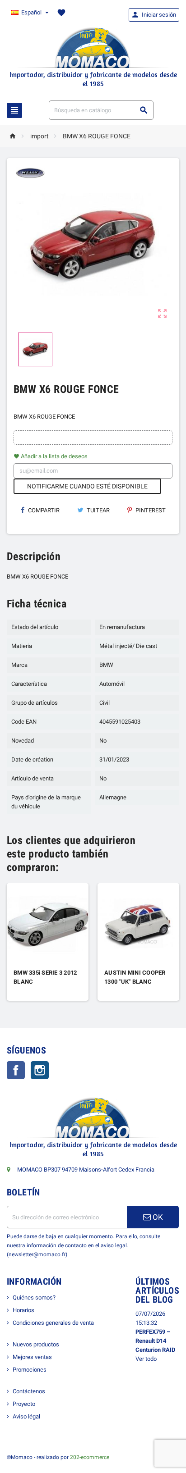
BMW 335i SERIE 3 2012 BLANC (45, 977)
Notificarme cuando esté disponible (87, 486)
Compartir (43, 510)
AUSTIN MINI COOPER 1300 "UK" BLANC (135, 977)
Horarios (23, 1310)
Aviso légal (26, 1416)
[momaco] (93, 47)
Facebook (16, 1070)
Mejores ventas (32, 1357)
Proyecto (24, 1403)
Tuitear (97, 510)
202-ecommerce (89, 1457)
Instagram (40, 1070)
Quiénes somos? (34, 1297)
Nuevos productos (36, 1344)
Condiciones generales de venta (53, 1322)
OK (157, 1217)
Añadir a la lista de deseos (51, 456)
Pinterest (150, 510)
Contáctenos (29, 1391)
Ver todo (146, 1358)
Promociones (29, 1369)
